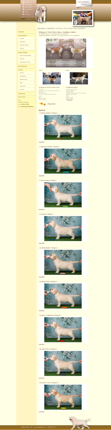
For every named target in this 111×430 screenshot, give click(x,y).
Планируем (22, 41)
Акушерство (23, 86)
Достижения (28, 9)
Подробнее (69, 100)
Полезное (27, 14)
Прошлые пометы (24, 45)
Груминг (22, 72)
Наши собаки (28, 7)
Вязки (21, 82)
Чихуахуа (22, 58)
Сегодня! (22, 38)
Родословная (51, 104)
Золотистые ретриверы (25, 55)
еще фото (41, 142)
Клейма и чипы (23, 79)
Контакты (22, 48)
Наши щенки (28, 4)
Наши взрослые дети (25, 62)
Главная (27, 2)
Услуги (26, 12)
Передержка (23, 76)
